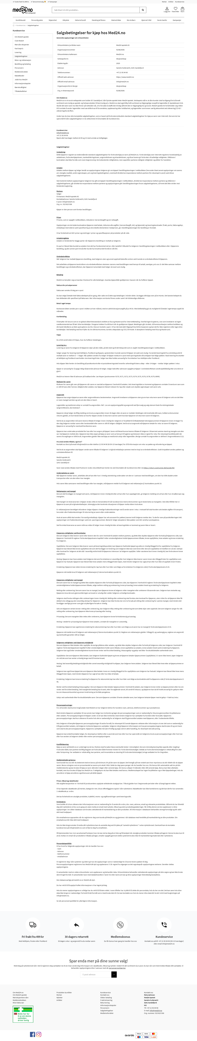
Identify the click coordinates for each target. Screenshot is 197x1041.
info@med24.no (63, 133)
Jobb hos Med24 (21, 79)
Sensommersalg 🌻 (39, 2)
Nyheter (60, 997)
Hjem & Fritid (146, 20)
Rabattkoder (19, 75)
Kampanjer (53, 2)
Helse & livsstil (80, 20)
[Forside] (13, 25)
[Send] (114, 974)
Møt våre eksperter (22, 44)
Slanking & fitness (98, 20)
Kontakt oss (104, 995)
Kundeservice (179, 2)
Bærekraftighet (20, 87)
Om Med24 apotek (22, 37)
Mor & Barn (131, 20)
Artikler (170, 2)
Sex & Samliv (162, 20)
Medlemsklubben (19, 1000)
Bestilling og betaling (23, 64)
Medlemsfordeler (21, 72)
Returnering (105, 1002)
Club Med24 (19, 41)
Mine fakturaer (18, 1002)
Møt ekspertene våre (20, 997)
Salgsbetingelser (21, 56)
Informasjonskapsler (23, 83)
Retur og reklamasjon (23, 60)
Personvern (19, 68)
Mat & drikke (116, 20)
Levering (18, 52)
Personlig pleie (37, 20)
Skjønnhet (53, 20)
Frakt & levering (106, 1000)
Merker (164, 2)
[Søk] (143, 10)
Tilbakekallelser (21, 91)
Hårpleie (66, 20)
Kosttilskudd (20, 20)
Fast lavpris (19, 48)
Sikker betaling (106, 997)
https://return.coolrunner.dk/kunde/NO (159, 468)
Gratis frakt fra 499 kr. (21, 2)
